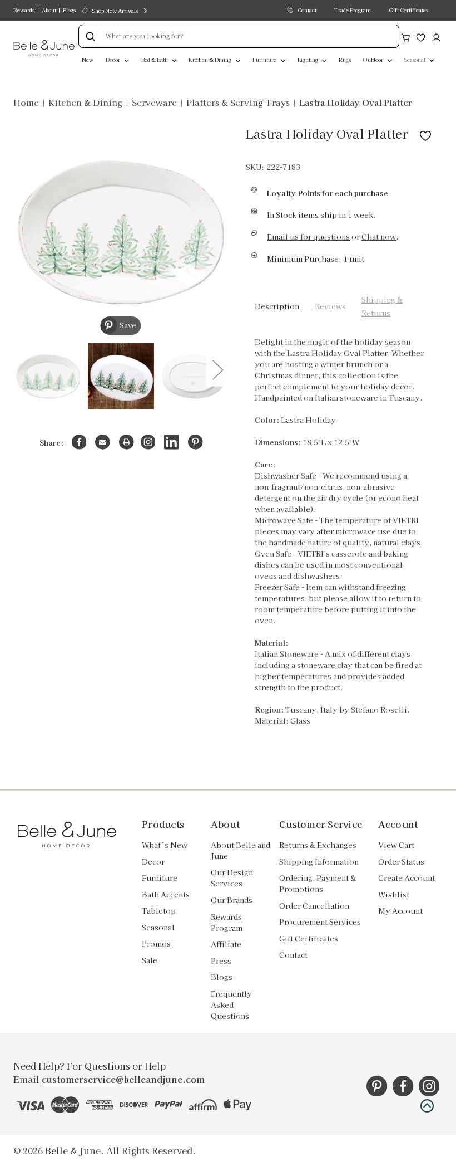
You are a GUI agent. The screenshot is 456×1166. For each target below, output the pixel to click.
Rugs (345, 60)
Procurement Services (320, 921)
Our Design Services (232, 878)
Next (217, 369)
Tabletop (159, 910)
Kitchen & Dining (210, 60)
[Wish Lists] (420, 36)
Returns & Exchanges (317, 845)
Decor (113, 60)
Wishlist (393, 894)
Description (277, 306)
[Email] (102, 442)
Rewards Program (226, 922)
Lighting (308, 60)
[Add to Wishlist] (425, 133)
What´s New (164, 845)
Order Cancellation (314, 905)
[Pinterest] (195, 442)
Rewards (23, 10)
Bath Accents (166, 894)
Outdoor (373, 60)
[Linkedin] (171, 442)
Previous (23, 369)
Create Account (406, 877)
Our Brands (231, 900)
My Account (400, 910)
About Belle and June (240, 850)
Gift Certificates (408, 10)
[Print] (126, 442)
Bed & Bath (155, 60)
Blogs (69, 10)
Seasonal (415, 60)
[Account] (436, 36)
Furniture (264, 60)
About (49, 10)
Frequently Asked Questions (231, 1004)
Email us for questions (308, 236)
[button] (427, 1106)
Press (221, 960)
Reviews (330, 306)
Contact (307, 10)
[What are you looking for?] (90, 36)
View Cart (396, 845)
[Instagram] (148, 442)
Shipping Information (319, 861)
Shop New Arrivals (115, 10)
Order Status (401, 861)
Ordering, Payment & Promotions (317, 883)
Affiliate (226, 944)
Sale (149, 960)
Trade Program (352, 10)
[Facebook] (79, 442)
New (87, 60)
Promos (156, 943)
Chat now (378, 236)
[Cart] (405, 36)
